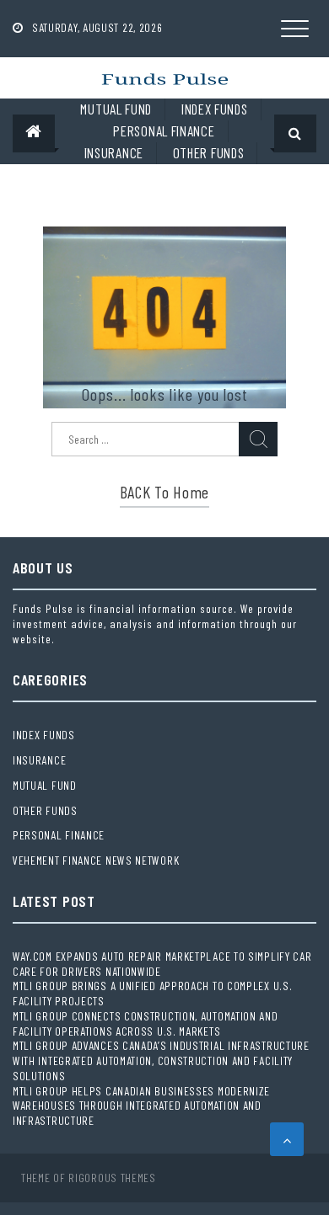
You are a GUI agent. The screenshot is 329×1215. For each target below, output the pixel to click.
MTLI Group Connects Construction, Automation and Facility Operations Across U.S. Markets (145, 1023)
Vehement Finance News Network (96, 860)
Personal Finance (163, 130)
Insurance (113, 152)
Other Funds (209, 152)
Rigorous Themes (112, 1177)
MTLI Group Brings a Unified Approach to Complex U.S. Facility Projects (152, 993)
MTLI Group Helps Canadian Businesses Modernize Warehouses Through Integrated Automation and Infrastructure (141, 1106)
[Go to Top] (287, 1139)
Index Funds (214, 108)
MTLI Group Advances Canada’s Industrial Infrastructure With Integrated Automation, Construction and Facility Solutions (161, 1060)
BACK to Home (164, 492)
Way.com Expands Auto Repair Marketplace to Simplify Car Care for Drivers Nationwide (162, 963)
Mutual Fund (116, 108)
